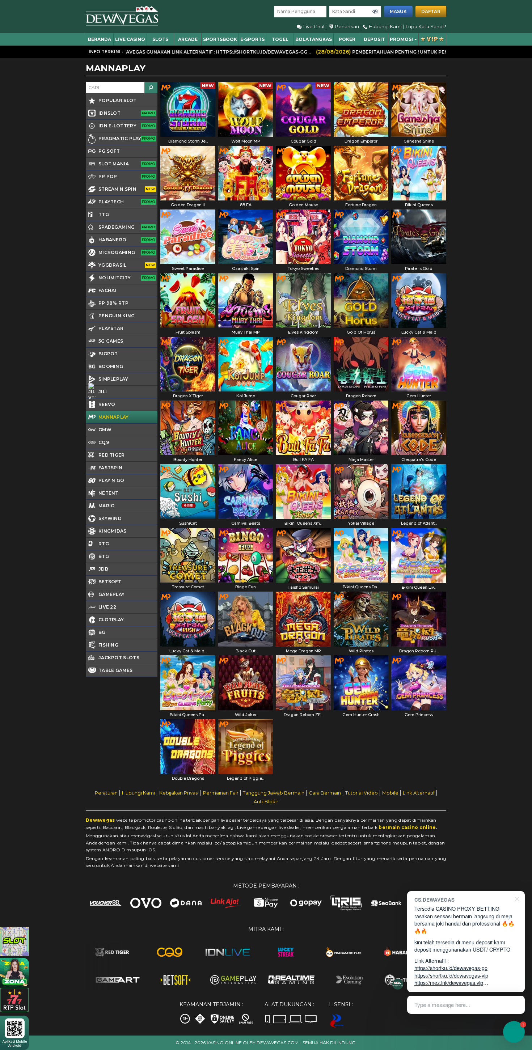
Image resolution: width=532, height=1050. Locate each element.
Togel (280, 39)
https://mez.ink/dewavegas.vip (448, 982)
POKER (347, 39)
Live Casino (130, 39)
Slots (160, 39)
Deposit (374, 39)
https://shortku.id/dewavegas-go (450, 967)
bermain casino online (407, 827)
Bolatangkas (313, 39)
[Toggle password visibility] (375, 11)
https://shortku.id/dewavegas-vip (451, 975)
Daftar (430, 11)
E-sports (252, 39)
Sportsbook (220, 39)
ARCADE (188, 39)
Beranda (99, 39)
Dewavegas (100, 820)
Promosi (401, 39)
